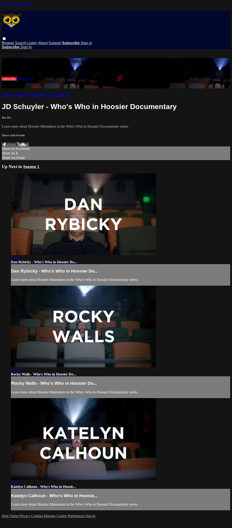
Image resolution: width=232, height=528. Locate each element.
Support (54, 43)
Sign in (86, 43)
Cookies (37, 516)
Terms (14, 516)
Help (6, 516)
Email (24, 144)
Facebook (9, 144)
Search (21, 43)
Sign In (26, 47)
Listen (32, 43)
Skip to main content (16, 4)
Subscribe (9, 78)
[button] (4, 38)
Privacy (25, 516)
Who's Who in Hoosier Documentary (36, 94)
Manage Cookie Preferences (64, 516)
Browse (8, 43)
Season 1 (31, 166)
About (43, 43)
